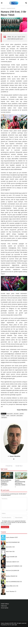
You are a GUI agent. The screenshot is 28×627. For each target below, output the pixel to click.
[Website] (13, 459)
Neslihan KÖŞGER (10, 576)
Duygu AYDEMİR (10, 556)
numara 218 (12, 415)
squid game (4, 417)
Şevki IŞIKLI (9, 547)
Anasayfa (3, 8)
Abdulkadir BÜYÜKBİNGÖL (13, 566)
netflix (7, 415)
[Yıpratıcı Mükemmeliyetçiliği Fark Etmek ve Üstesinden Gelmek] (21, 475)
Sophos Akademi (10, 537)
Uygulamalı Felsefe (11, 8)
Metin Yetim (9, 551)
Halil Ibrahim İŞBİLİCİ (11, 562)
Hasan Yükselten (15, 456)
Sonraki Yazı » (19, 466)
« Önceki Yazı (8, 466)
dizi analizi (16, 413)
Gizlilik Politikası (5, 603)
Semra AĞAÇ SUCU (11, 586)
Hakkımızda (4, 605)
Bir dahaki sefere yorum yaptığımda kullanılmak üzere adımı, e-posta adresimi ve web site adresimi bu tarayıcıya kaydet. (13, 522)
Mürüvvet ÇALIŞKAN (11, 570)
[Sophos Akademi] (14, 3)
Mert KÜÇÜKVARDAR (11, 542)
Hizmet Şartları (4, 607)
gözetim (21, 413)
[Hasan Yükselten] (14, 438)
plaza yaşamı (19, 415)
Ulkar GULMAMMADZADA (13, 581)
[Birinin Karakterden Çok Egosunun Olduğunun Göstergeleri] (7, 475)
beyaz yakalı (10, 413)
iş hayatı (3, 415)
